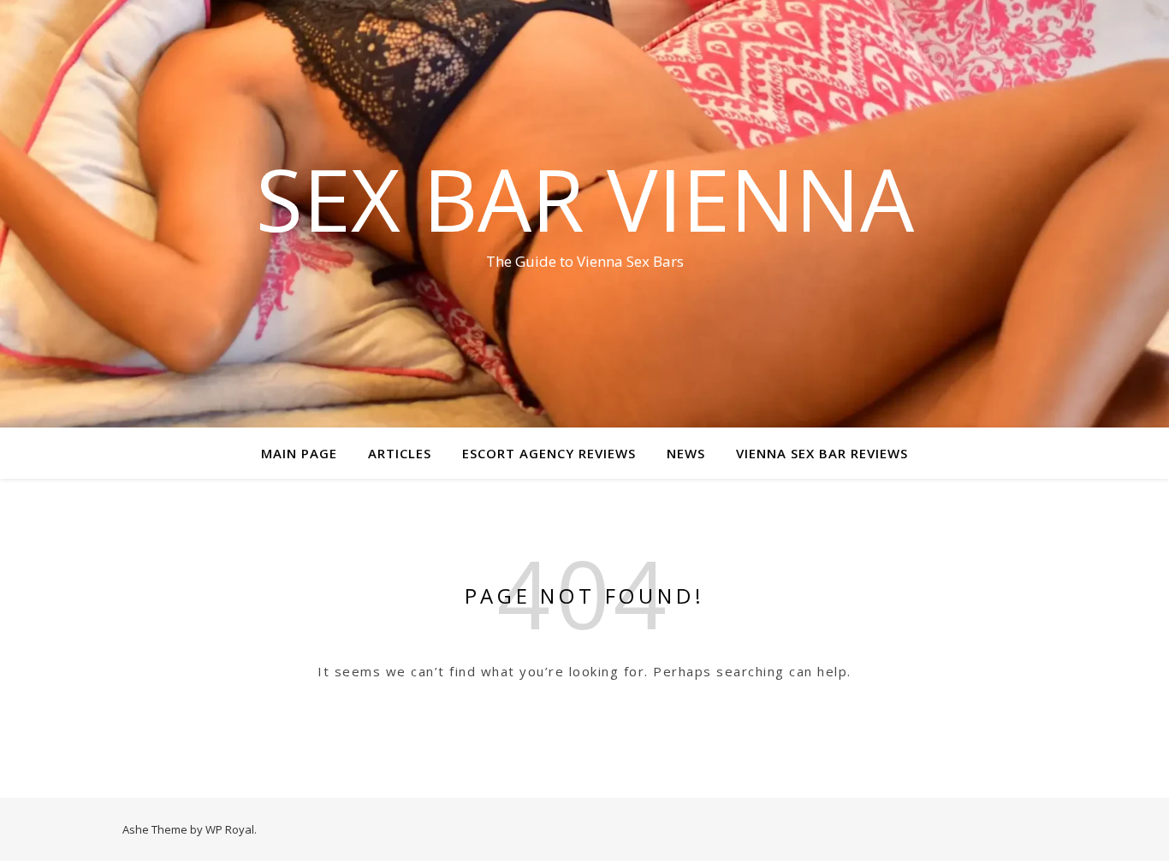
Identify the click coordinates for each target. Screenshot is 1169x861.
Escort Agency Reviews (549, 453)
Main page (299, 453)
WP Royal (229, 829)
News (686, 453)
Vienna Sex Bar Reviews (822, 453)
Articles (399, 453)
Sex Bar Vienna (585, 198)
